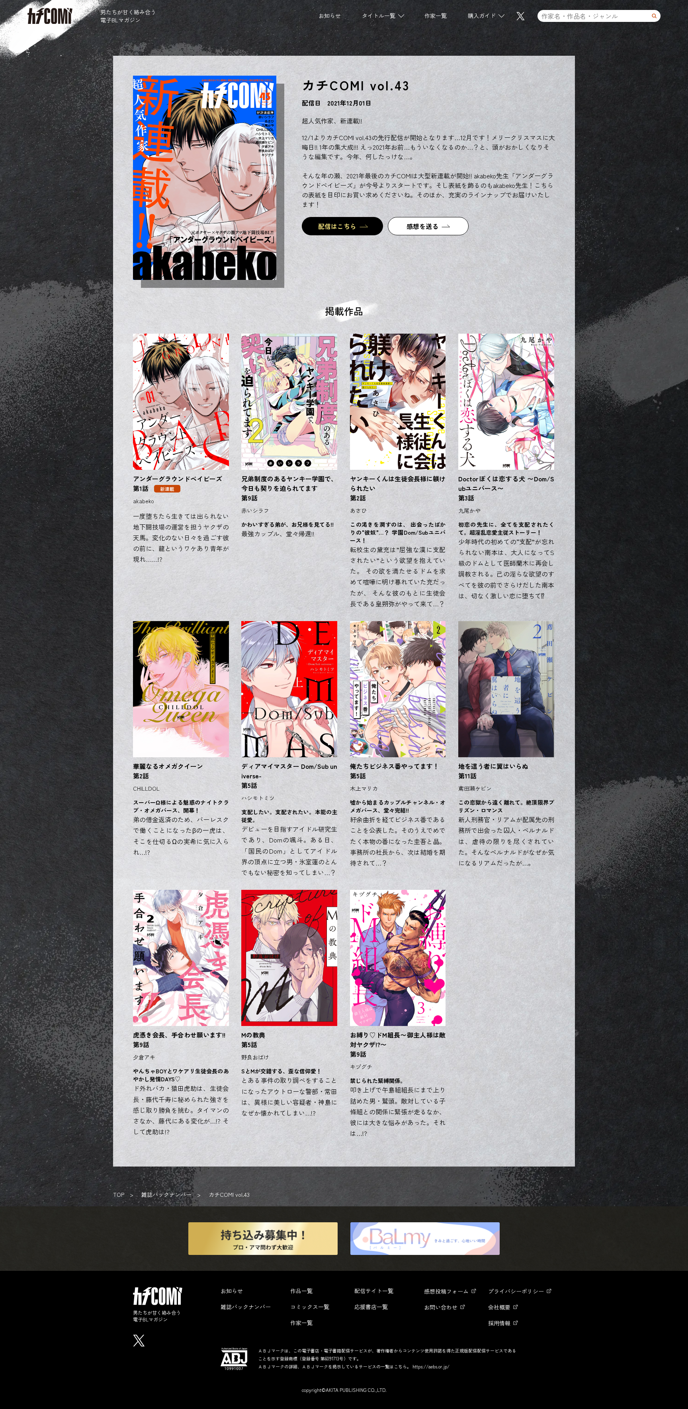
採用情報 (499, 1323)
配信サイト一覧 (373, 1291)
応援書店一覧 (371, 1307)
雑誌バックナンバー (166, 1194)
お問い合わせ (440, 1307)
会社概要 (499, 1307)
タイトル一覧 (378, 16)
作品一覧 (301, 1291)
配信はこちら (337, 226)
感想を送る (422, 226)
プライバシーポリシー (516, 1291)
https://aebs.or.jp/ (431, 1366)
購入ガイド (482, 16)
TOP (118, 1194)
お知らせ (330, 16)
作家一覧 (435, 16)
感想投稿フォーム (446, 1291)
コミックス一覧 (309, 1307)
